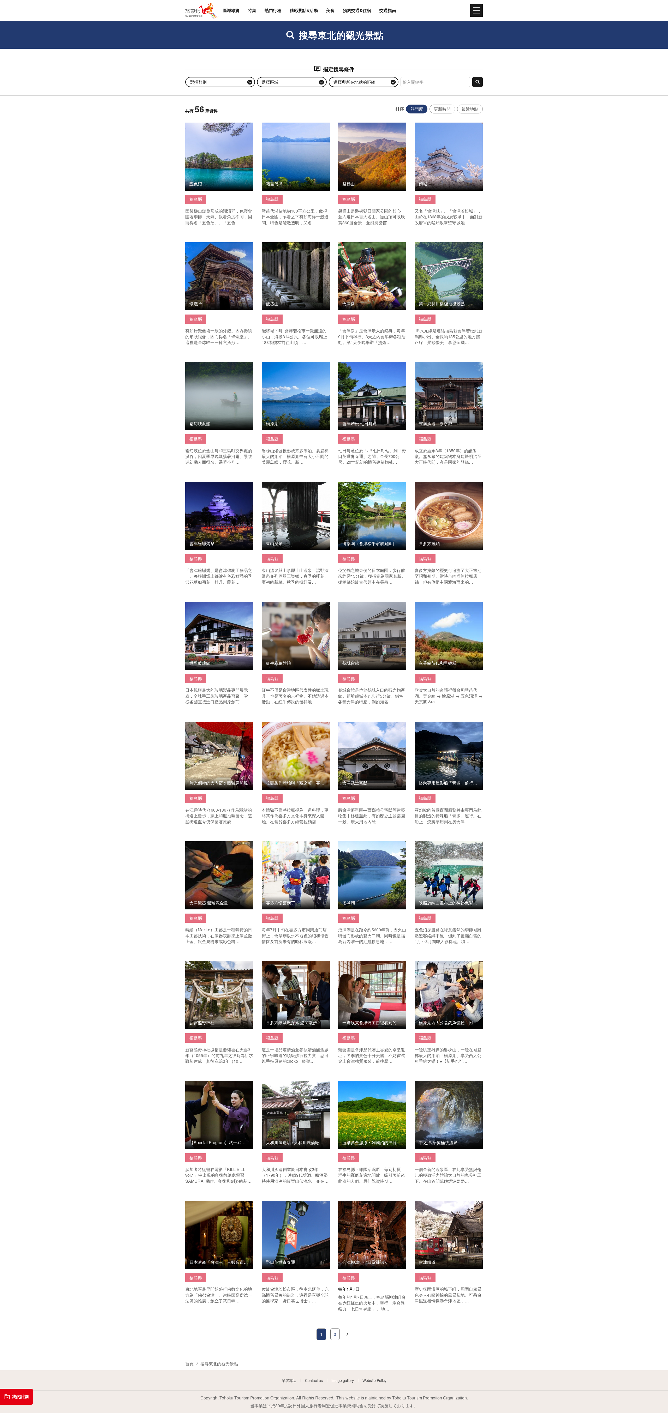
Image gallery (342, 1380)
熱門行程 (273, 10)
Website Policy (374, 1380)
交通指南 (387, 10)
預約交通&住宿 (357, 10)
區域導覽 (231, 10)
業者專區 (289, 1380)
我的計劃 (20, 1396)
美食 (330, 10)
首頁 (189, 1364)
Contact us (314, 1380)
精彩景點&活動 (304, 10)
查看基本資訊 (197, 125)
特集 (252, 10)
